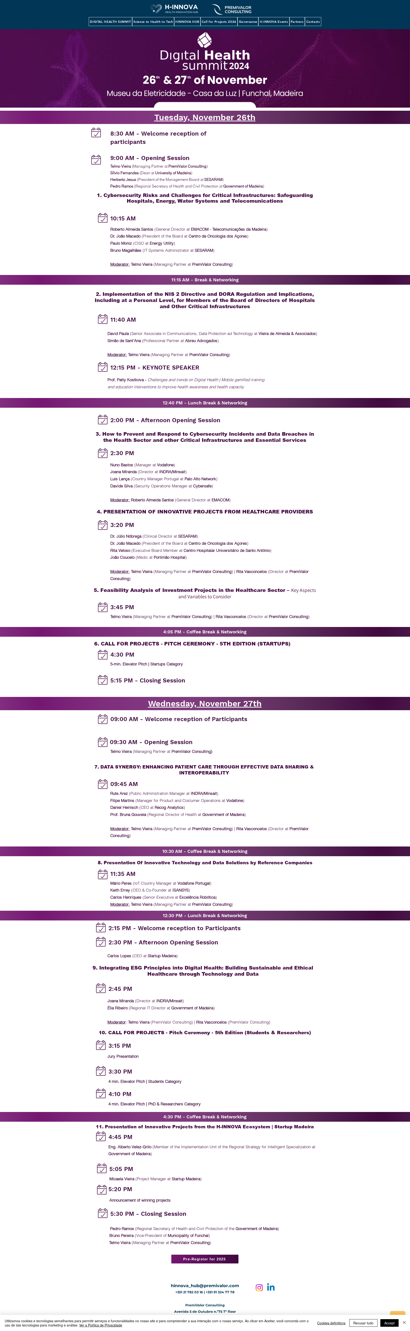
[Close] (404, 1323)
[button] (110, 21)
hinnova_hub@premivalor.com (205, 1285)
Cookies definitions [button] (331, 1323)
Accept (389, 1323)
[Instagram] (259, 1287)
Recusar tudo (363, 1323)
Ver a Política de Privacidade (100, 1325)
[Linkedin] (270, 1287)
